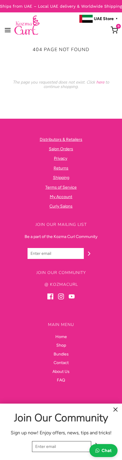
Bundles (61, 354)
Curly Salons (61, 206)
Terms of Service (61, 187)
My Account (61, 196)
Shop (61, 345)
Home (61, 336)
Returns (61, 168)
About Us (61, 371)
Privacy (60, 158)
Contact (61, 362)
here (100, 82)
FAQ (61, 380)
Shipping (61, 177)
